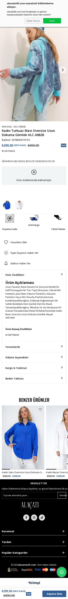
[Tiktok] (42, 517)
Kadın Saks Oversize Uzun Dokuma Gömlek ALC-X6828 (23, 472)
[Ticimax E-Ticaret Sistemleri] (34, 583)
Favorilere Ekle (40, 409)
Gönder (62, 495)
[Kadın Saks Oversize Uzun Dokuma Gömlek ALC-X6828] (7, 205)
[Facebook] (26, 517)
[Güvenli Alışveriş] (37, 570)
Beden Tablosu (14, 378)
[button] (6, 469)
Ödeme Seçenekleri (16, 357)
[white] (30, 505)
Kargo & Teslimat (16, 368)
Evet (52, 20)
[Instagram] (34, 517)
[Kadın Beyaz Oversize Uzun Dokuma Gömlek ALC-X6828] (19, 205)
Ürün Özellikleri (14, 274)
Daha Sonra (33, 20)
